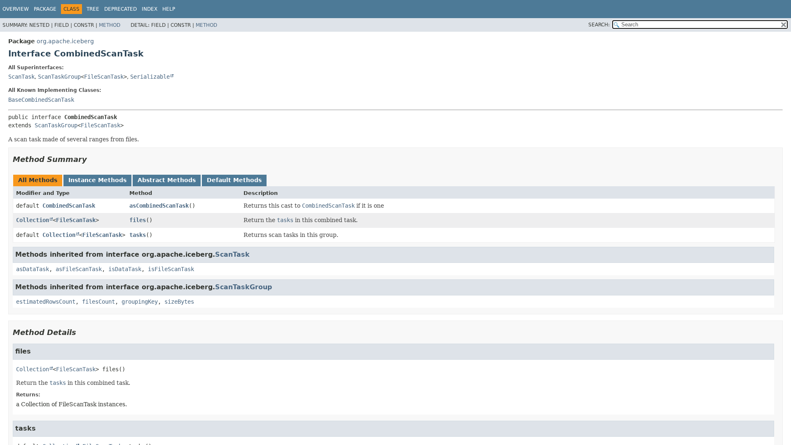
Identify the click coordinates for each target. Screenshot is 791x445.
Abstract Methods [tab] (167, 180)
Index (149, 9)
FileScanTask (104, 76)
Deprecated (120, 9)
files (137, 220)
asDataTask (32, 269)
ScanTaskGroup (59, 76)
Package (45, 9)
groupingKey (140, 301)
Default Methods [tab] (234, 180)
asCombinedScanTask (159, 205)
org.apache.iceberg (65, 41)
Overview (15, 9)
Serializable (150, 76)
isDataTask (124, 269)
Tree (93, 9)
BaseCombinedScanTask (41, 99)
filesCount (98, 301)
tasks (137, 235)
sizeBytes (179, 301)
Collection (32, 220)
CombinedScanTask (68, 205)
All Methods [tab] (37, 180)
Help (168, 9)
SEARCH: (599, 25)
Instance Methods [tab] (97, 180)
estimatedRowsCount (45, 301)
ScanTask (21, 76)
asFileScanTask (79, 269)
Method (109, 25)
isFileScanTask (171, 269)
